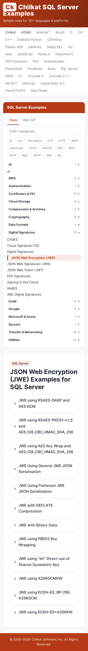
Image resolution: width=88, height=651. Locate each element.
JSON (32, 148)
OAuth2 (47, 148)
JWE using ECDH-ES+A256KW (46, 612)
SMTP (37, 155)
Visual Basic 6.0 (53, 83)
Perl (36, 61)
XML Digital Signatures (24, 294)
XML (49, 155)
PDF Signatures (19, 276)
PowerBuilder (54, 61)
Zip (59, 155)
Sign (25, 155)
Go (70, 47)
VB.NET (11, 83)
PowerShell (13, 69)
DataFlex (34, 47)
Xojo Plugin (39, 90)
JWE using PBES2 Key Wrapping (38, 541)
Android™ (43, 32)
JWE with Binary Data (38, 525)
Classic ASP (14, 47)
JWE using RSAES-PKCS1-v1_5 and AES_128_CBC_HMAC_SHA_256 (46, 426)
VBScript (28, 83)
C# (80, 32)
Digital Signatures (20, 252)
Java (8, 54)
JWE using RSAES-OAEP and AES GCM (44, 403)
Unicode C (36, 76)
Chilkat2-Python (29, 40)
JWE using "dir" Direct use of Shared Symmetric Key (44, 561)
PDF (60, 148)
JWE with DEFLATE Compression (36, 508)
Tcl (20, 76)
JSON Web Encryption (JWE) (33, 258)
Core (13, 120)
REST (72, 148)
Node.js (44, 54)
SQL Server (69, 69)
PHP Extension (16, 61)
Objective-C (64, 54)
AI (10, 140)
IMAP (74, 140)
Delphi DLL (55, 47)
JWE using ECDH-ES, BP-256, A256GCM (45, 595)
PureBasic (35, 69)
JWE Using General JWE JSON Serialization (45, 468)
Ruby (51, 69)
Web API (29, 120)
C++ (8, 40)
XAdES (12, 288)
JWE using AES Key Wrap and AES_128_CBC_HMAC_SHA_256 (46, 449)
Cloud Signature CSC (23, 245)
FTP (50, 140)
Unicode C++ (59, 76)
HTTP (62, 140)
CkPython (54, 40)
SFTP (12, 155)
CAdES (12, 239)
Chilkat (10, 32)
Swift (9, 76)
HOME (26, 32)
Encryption (35, 140)
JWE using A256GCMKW (40, 578)
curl (20, 140)
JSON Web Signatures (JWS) (29, 264)
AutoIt (60, 32)
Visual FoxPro (15, 90)
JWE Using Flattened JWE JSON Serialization (42, 488)
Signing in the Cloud (22, 282)
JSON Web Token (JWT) (25, 270)
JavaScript (25, 54)
